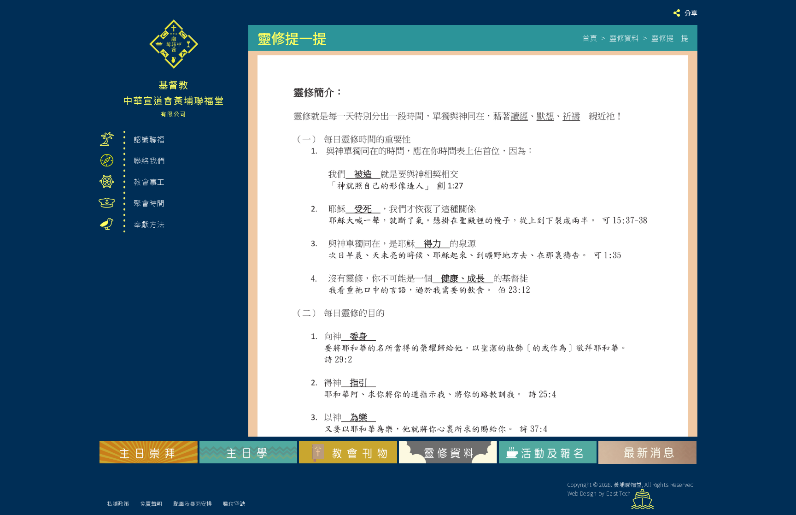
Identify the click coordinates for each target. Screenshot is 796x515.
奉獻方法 (149, 224)
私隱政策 (118, 503)
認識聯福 (149, 139)
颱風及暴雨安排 (192, 503)
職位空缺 (234, 503)
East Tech (618, 493)
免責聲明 (151, 503)
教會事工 (149, 181)
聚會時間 (149, 202)
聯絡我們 (149, 160)
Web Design (582, 493)
